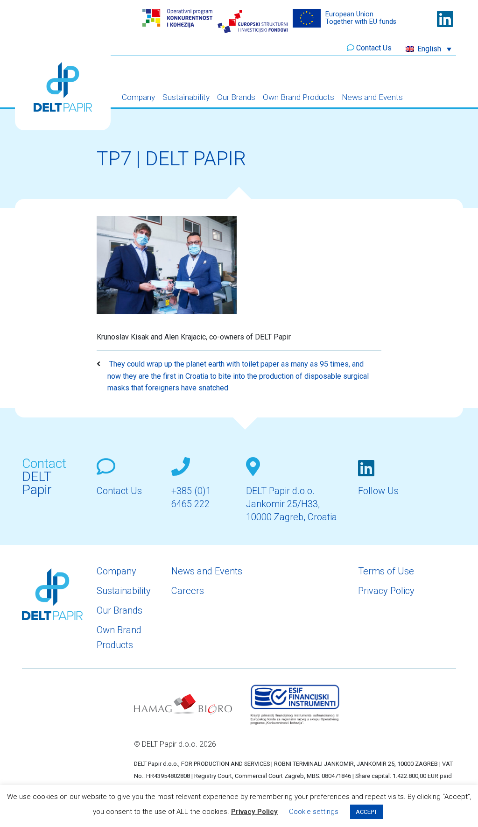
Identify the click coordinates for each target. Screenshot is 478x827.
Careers (187, 590)
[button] (428, 49)
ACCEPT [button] (366, 811)
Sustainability (186, 97)
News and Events (372, 97)
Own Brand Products (298, 97)
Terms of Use (386, 571)
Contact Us (374, 47)
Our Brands (236, 97)
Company (138, 97)
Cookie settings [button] (313, 811)
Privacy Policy (386, 590)
